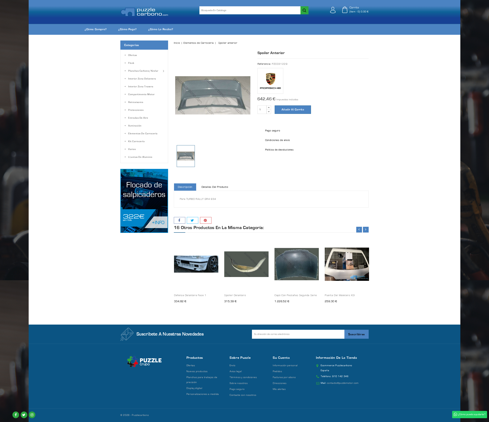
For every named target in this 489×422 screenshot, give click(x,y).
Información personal (285, 365)
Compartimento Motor (141, 94)
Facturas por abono (284, 377)
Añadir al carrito (293, 109)
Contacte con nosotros (243, 395)
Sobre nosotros (239, 383)
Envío (233, 365)
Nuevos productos (197, 371)
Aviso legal (236, 371)
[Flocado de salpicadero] (144, 201)
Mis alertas (279, 389)
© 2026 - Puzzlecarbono (134, 415)
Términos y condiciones (243, 377)
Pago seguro (237, 389)
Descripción (185, 187)
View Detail (211, 237)
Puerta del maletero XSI (340, 295)
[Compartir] (179, 220)
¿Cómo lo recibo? (160, 29)
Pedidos (277, 371)
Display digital (194, 388)
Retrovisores (135, 102)
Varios (132, 149)
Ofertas (132, 55)
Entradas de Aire (138, 118)
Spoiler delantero (235, 295)
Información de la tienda (336, 358)
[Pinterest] (205, 220)
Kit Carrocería (136, 141)
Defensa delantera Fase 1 (190, 295)
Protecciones (135, 110)
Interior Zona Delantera (142, 79)
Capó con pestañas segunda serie (295, 295)
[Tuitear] (192, 220)
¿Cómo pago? (127, 29)
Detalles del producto (215, 187)
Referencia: (264, 64)
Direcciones (280, 383)
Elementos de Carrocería (143, 133)
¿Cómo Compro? (96, 29)
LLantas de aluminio (140, 157)
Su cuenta (281, 358)
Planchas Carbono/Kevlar (143, 71)
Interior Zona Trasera (140, 86)
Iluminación (135, 126)
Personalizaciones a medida (202, 394)
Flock (131, 63)
